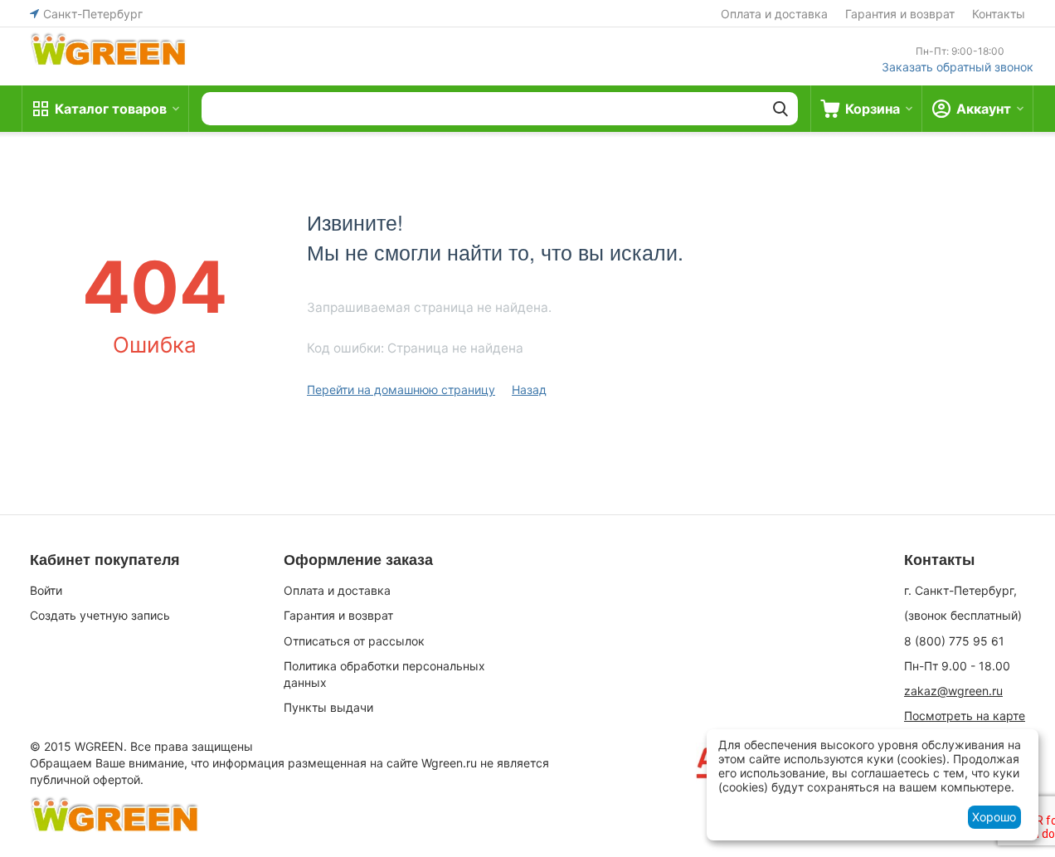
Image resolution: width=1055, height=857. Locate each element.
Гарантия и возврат (900, 14)
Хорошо (994, 817)
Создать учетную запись (100, 615)
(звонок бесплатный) (963, 615)
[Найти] (780, 109)
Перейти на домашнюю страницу (401, 389)
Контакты (998, 14)
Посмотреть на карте (964, 715)
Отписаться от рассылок (354, 641)
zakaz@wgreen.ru (953, 691)
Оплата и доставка (774, 14)
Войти (46, 590)
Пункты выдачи (328, 707)
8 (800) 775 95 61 (954, 641)
